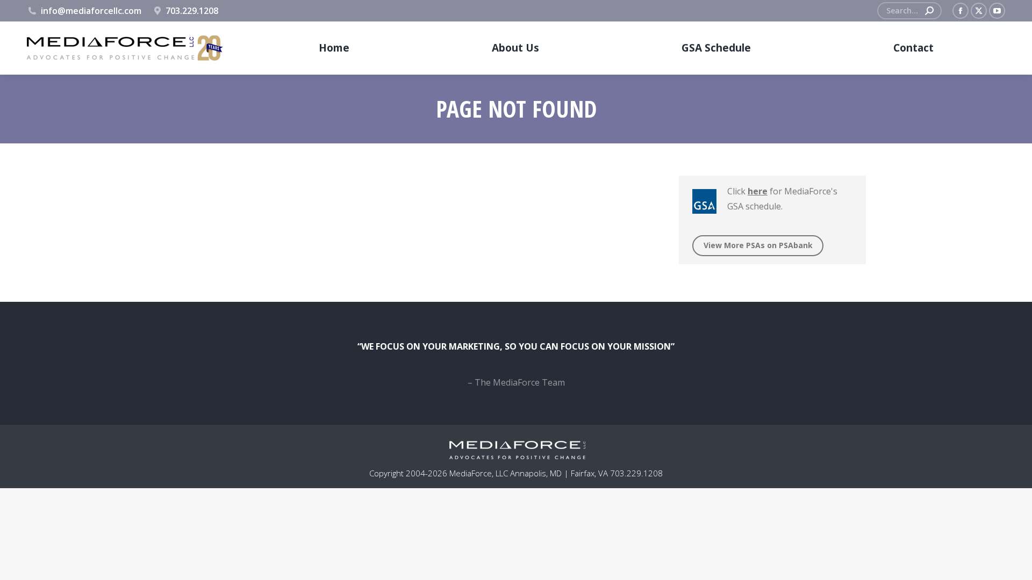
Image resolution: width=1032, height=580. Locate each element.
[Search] (929, 10)
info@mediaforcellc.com (91, 11)
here (757, 191)
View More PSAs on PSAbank (757, 245)
